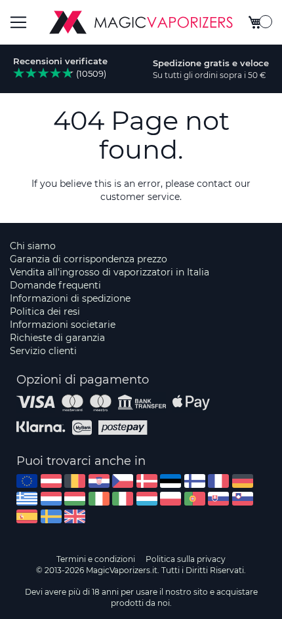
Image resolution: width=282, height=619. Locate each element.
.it (122, 499)
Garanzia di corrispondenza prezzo (88, 259)
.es (26, 516)
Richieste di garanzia (57, 338)
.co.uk (74, 516)
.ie (99, 499)
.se (51, 516)
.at (51, 481)
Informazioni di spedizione (70, 298)
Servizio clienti (43, 351)
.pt (194, 499)
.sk (218, 499)
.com (26, 481)
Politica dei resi (45, 311)
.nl (51, 499)
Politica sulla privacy (186, 559)
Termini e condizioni (95, 559)
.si (242, 499)
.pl (170, 499)
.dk (146, 481)
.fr (218, 481)
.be (74, 481)
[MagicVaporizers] (141, 22)
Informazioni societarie (62, 324)
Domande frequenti (55, 285)
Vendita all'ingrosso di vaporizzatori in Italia (109, 272)
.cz (122, 481)
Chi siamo (33, 246)
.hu (74, 499)
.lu (146, 499)
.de (242, 481)
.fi (194, 481)
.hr (99, 481)
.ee (170, 481)
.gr (26, 499)
